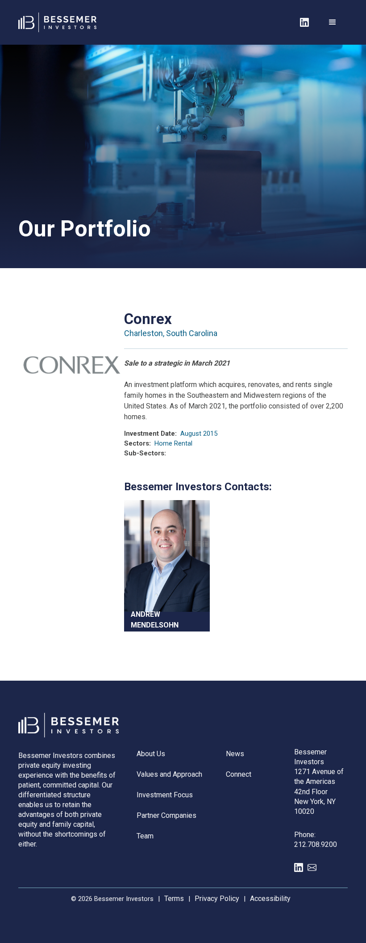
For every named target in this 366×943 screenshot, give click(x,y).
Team (145, 836)
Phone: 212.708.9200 (315, 839)
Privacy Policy (217, 898)
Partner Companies (166, 815)
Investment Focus (165, 795)
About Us (151, 753)
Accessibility (270, 898)
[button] (332, 22)
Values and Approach (169, 774)
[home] (45, 22)
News (235, 753)
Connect (238, 774)
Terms (174, 898)
